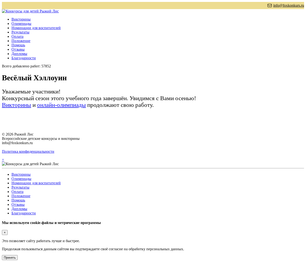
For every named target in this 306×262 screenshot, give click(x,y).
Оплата (17, 36)
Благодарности (23, 58)
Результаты (20, 32)
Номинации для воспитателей (36, 28)
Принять (10, 257)
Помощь (18, 45)
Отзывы (18, 49)
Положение (20, 41)
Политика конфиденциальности (28, 151)
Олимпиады (21, 24)
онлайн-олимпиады (61, 105)
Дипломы (19, 54)
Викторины (21, 19)
